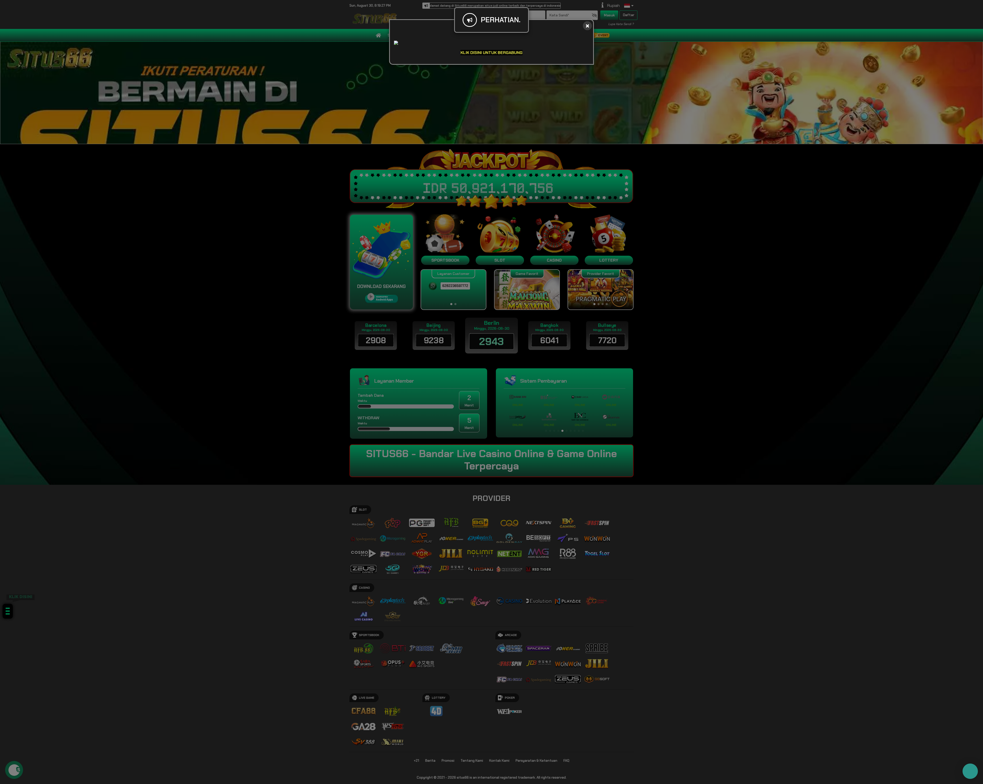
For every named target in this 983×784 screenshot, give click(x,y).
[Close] (587, 25)
